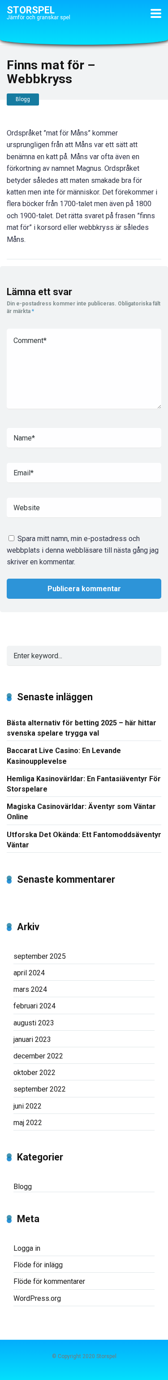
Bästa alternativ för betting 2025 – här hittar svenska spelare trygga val (81, 728)
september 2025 (39, 956)
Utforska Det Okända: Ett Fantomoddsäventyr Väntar (84, 839)
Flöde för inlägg (38, 1265)
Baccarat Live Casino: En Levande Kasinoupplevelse (64, 755)
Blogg (23, 99)
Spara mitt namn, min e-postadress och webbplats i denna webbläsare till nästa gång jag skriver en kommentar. (83, 550)
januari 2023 (32, 1039)
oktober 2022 (34, 1072)
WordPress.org (37, 1298)
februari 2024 (34, 1006)
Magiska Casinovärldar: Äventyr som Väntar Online (81, 811)
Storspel (31, 9)
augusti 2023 (33, 1023)
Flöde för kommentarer (49, 1281)
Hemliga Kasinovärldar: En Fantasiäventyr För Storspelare (84, 784)
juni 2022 (27, 1106)
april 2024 (29, 973)
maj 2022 (27, 1122)
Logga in (26, 1248)
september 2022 (39, 1089)
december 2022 (38, 1056)
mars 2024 (30, 989)
